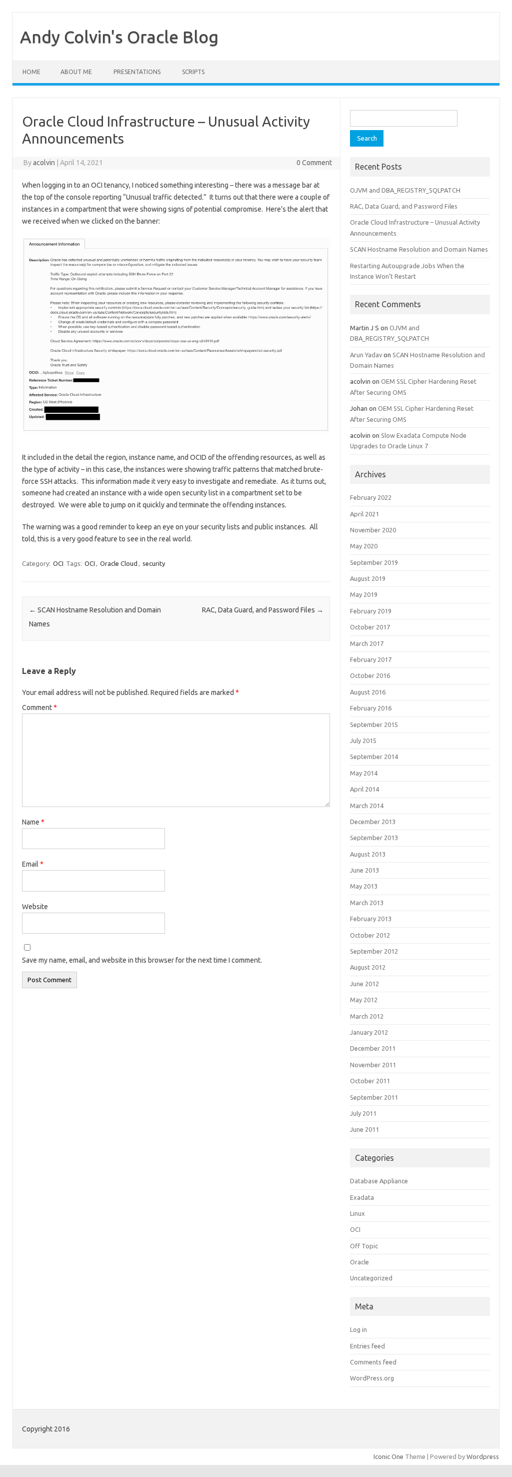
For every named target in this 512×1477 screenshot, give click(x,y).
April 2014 (364, 789)
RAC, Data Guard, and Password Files (263, 610)
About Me (76, 72)
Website (35, 907)
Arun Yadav (366, 354)
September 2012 (374, 951)
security (153, 563)
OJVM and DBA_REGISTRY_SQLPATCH (405, 190)
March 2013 (367, 902)
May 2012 (364, 999)
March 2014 (367, 805)
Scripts (193, 72)
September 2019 (374, 562)
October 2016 (370, 675)
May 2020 (364, 545)
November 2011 (373, 1064)
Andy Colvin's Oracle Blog (119, 36)
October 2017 (370, 626)
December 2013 (373, 821)
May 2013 (364, 886)
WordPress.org (372, 1377)
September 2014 (374, 756)
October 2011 (370, 1080)
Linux (357, 1213)
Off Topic (364, 1245)
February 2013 (371, 918)
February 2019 (371, 610)
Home (31, 72)
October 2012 (370, 935)
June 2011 (364, 1129)
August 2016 (368, 691)
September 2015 (374, 724)
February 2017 (371, 659)
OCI (58, 563)
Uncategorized (371, 1277)
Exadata (362, 1197)
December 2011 (373, 1048)
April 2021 (364, 513)
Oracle (359, 1261)
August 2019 (368, 578)
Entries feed (367, 1345)
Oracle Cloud (119, 563)
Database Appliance (379, 1180)
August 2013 (368, 854)
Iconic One (389, 1456)
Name (33, 822)
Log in (358, 1329)
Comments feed (373, 1361)
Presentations (137, 72)
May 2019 (364, 594)
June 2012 (364, 983)
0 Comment (314, 163)
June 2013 (364, 870)
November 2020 (373, 529)
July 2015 (363, 740)
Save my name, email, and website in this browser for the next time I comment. (142, 960)
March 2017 (367, 643)
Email (33, 864)
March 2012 (367, 1016)
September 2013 (374, 837)
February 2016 (371, 707)
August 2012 (368, 967)
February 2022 (371, 497)
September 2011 (374, 1097)
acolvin (44, 163)
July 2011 (363, 1113)
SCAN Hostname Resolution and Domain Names (419, 249)
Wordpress (482, 1456)
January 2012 (369, 1032)
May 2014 (364, 773)
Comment (39, 707)
